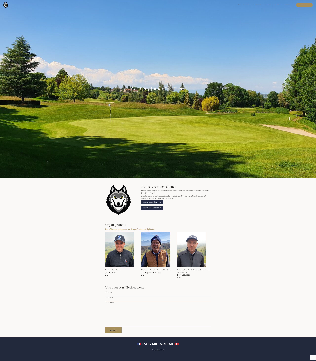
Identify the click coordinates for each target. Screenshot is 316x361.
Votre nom (108, 292)
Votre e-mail (109, 297)
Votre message (109, 302)
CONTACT (304, 5)
